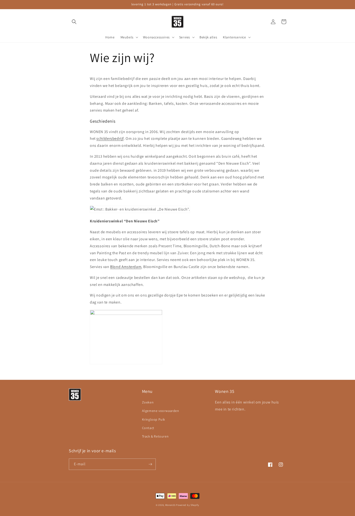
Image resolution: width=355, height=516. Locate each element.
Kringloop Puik (153, 419)
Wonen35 (170, 505)
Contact (148, 428)
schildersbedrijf (110, 138)
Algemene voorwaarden (160, 411)
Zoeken (148, 402)
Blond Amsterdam (125, 266)
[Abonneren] (150, 464)
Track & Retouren (155, 436)
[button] (74, 21)
